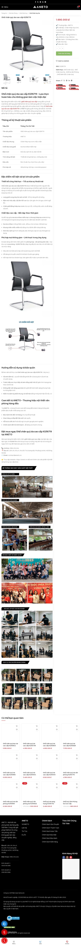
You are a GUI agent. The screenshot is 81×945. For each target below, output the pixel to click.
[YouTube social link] (70, 857)
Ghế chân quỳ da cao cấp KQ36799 (29, 744)
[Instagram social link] (67, 857)
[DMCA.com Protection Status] (9, 927)
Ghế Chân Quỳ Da (35, 13)
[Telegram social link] (45, 2)
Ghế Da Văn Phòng (72, 72)
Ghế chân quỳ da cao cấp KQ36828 (69, 744)
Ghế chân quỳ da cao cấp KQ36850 (9, 774)
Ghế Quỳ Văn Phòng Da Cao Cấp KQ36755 (70, 804)
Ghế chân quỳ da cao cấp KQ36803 (49, 744)
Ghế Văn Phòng (13, 13)
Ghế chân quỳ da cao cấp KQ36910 (49, 774)
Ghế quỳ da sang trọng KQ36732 (49, 803)
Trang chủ (4, 13)
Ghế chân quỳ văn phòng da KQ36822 (30, 803)
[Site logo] (40, 7)
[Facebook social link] (35, 2)
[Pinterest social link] (40, 2)
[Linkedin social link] (43, 2)
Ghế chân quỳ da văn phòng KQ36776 (70, 774)
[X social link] (38, 2)
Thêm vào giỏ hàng (64, 53)
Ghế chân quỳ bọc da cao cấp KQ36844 (10, 744)
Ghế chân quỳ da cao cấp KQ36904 (29, 774)
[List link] (30, 824)
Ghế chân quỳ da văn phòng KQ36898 (10, 803)
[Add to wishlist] (17, 729)
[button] (17, 726)
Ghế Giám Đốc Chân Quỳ (65, 74)
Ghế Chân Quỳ (23, 13)
